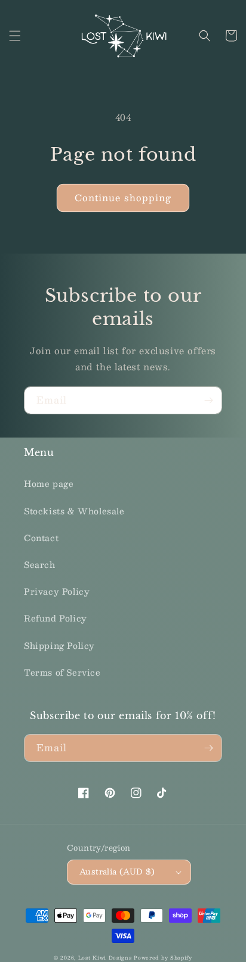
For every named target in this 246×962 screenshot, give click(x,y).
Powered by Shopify (163, 958)
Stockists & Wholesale (74, 511)
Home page (48, 483)
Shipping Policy (59, 645)
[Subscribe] (208, 400)
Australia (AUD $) (117, 871)
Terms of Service (62, 672)
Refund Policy (55, 618)
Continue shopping (123, 197)
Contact (41, 537)
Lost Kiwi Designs (105, 958)
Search (40, 564)
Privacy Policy (57, 591)
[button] (15, 36)
